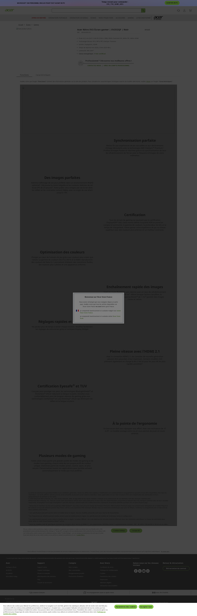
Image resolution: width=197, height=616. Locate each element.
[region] (98, 609)
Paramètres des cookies (126, 607)
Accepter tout (146, 607)
